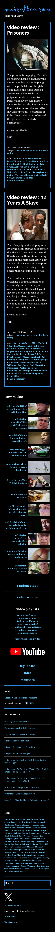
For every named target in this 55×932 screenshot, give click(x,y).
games (43, 836)
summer (15, 866)
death (43, 827)
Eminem (17, 833)
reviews (21, 150)
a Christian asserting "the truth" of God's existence (18, 423)
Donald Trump (17, 830)
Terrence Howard (24, 175)
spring (7, 866)
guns (15, 838)
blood (29, 822)
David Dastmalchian (32, 158)
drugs (43, 830)
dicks (6, 830)
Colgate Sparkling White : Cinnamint (19, 734)
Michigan (17, 849)
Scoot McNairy (16, 373)
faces (39, 833)
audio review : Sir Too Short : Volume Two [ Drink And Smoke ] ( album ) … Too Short (27, 770)
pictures (22, 698)
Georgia (8, 838)
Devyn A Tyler (35, 354)
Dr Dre (29, 830)
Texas (23, 866)
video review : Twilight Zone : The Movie (21, 787)
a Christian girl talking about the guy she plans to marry (17, 510)
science (33, 860)
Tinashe (31, 866)
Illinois (16, 841)
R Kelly (46, 858)
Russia (17, 860)
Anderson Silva (23, 819)
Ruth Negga (25, 370)
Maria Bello (37, 169)
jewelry (30, 841)
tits (38, 866)
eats (10, 833)
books (36, 822)
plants (41, 855)
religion (37, 858)
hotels (42, 838)
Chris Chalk (40, 351)
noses (32, 852)
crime (17, 158)
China (18, 825)
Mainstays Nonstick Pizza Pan (16, 721)
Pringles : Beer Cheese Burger (17, 753)
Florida (27, 836)
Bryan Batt (23, 348)
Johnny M (26, 844)
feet (7, 836)
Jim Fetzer (40, 841)
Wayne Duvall (15, 178)
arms (42, 819)
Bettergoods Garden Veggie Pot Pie (19, 793)
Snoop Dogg (26, 863)
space (36, 863)
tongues (45, 866)
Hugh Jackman (30, 164)
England (26, 833)
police (10, 175)
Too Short (9, 869)
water (11, 871)
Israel (23, 841)
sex (39, 860)
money (27, 849)
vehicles (28, 869)
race (30, 368)
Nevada (7, 852)
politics (14, 858)
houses (7, 841)
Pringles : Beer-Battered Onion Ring (19, 747)
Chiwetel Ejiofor (24, 351)
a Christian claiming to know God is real (17, 568)
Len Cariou (23, 169)
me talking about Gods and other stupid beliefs (17, 438)
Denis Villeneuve (15, 161)
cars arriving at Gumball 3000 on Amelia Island (17, 452)
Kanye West (38, 844)
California (9, 825)
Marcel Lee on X (12, 905)
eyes (33, 833)
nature (41, 849)
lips (24, 847)
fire (20, 836)
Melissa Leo (13, 172)
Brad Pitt (11, 348)
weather (19, 871)
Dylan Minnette (33, 161)
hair (21, 838)
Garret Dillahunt (31, 357)
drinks (36, 830)
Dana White (9, 827)
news (15, 852)
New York (23, 852)
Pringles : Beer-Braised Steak (16, 740)
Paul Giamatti (37, 365)
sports (43, 863)
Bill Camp (39, 346)
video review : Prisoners (23, 30)
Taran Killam (13, 376)
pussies (23, 858)
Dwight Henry (14, 357)
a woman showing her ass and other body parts (17, 554)
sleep (17, 863)
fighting (14, 836)
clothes (25, 825)
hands (28, 838)
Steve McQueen (34, 373)
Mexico (30, 847)
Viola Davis (41, 175)
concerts (34, 825)
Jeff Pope (24, 167)
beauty (14, 822)
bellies (22, 822)
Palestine (40, 852)
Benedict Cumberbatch (20, 346)
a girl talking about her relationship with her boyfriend (16, 525)
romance (8, 860)
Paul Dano (26, 172)
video (14, 698)
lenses (18, 847)
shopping (8, 863)
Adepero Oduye (22, 343)
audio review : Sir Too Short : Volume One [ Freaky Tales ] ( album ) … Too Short (25, 779)
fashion (46, 833)
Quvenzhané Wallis (16, 368)
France (35, 836)
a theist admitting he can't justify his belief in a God (16, 409)
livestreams (10, 922)
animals (34, 819)
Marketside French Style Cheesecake (20, 728)
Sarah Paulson (40, 370)
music (34, 849)
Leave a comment (16, 180)
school (25, 860)
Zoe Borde (29, 178)
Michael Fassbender (19, 362)
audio (7, 698)
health (35, 838)
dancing (20, 827)
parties (7, 855)
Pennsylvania (39, 172)
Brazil (43, 822)
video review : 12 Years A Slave (26, 200)
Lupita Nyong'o (40, 359)
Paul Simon (17, 855)
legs (12, 847)
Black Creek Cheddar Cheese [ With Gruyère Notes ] (26, 800)
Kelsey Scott (23, 359)
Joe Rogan (16, 844)
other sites (9, 916)
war (35, 869)
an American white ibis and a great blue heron (16, 467)
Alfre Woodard (39, 343)
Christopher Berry (16, 354)
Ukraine (19, 869)
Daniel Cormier (33, 827)
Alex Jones (9, 819)
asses (7, 822)
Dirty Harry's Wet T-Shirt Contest (17, 481)
